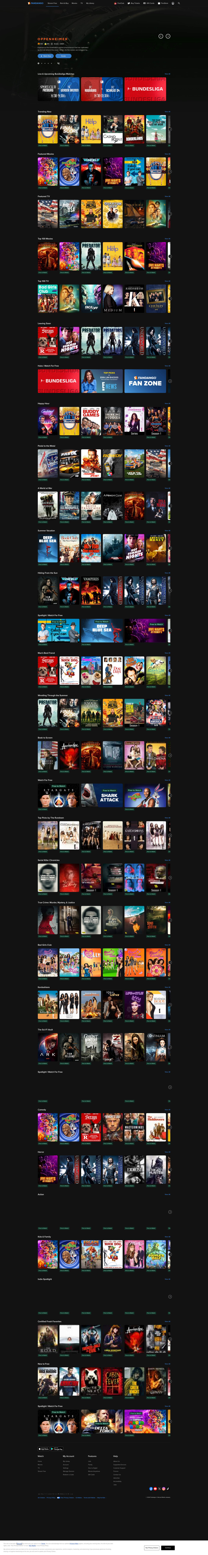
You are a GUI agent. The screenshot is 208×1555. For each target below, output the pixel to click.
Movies (40, 1465)
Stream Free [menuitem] (52, 3)
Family (90, 1465)
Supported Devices (119, 1465)
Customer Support (119, 1468)
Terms (43, 1543)
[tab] (38, 63)
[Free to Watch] (48, 129)
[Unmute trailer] (58, 63)
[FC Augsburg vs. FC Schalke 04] (102, 89)
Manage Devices (68, 1471)
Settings (65, 1468)
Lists (89, 1461)
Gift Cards (91, 1475)
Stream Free (42, 1471)
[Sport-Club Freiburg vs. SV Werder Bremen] (59, 89)
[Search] (179, 3)
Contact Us (117, 1475)
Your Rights (32, 1546)
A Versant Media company (163, 1497)
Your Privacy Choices (67, 1498)
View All (167, 74)
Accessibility (117, 1481)
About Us (116, 1461)
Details (63, 56)
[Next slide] (168, 36)
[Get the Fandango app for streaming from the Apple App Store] (44, 1449)
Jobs (115, 1485)
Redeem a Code (68, 1475)
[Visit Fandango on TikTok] (168, 1489)
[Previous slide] (161, 36)
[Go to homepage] (36, 3)
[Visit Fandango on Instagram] (164, 1489)
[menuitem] (148, 3)
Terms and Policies (89, 1498)
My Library (66, 1461)
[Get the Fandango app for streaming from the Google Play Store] (56, 1449)
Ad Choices (41, 1498)
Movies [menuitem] (74, 3)
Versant (19, 1543)
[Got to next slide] (170, 129)
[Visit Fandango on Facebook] (151, 1489)
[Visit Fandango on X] (159, 1489)
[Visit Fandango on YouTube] (155, 1489)
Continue (168, 1548)
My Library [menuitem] (90, 3)
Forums (115, 1471)
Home (40, 1461)
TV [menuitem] (82, 3)
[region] (104, 1547)
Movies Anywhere (94, 1471)
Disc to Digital (92, 1468)
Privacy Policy (51, 1498)
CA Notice (79, 1498)
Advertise (116, 1478)
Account (66, 1465)
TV (39, 1468)
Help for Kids (101, 1498)
